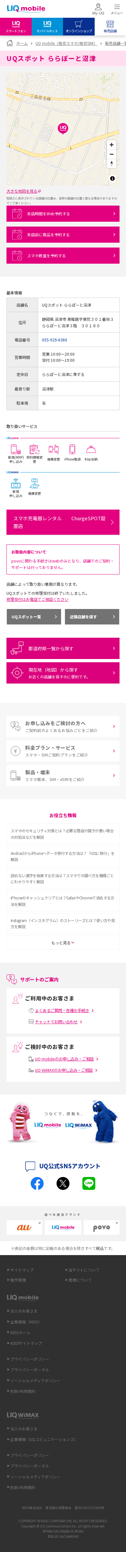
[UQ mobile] (25, 9)
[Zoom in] (111, 144)
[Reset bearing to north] (111, 163)
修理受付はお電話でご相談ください (37, 599)
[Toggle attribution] (112, 178)
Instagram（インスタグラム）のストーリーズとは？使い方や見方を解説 (63, 923)
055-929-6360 (54, 339)
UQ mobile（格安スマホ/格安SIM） (66, 43)
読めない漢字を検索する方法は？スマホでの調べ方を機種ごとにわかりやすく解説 (62, 878)
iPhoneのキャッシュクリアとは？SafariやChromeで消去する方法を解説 (62, 901)
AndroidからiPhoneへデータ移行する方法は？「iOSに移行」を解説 (62, 856)
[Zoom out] (111, 154)
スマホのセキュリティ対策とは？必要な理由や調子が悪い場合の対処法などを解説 (62, 833)
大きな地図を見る (21, 191)
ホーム (22, 43)
